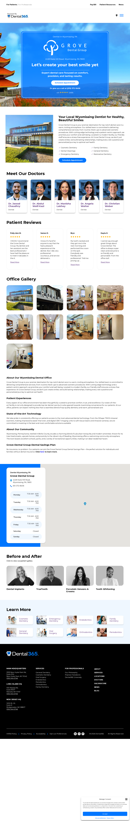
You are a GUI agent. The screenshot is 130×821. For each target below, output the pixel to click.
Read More (14, 262)
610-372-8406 (18, 486)
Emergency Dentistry (54, 620)
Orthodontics (85, 632)
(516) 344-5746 (12, 678)
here (42, 452)
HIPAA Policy (11, 734)
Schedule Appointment (65, 83)
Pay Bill (93, 5)
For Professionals (25, 5)
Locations (99, 676)
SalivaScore (100, 683)
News (121, 5)
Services (98, 673)
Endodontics (85, 620)
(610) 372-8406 (73, 88)
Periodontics (116, 632)
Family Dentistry (114, 620)
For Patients (11, 5)
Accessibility (41, 734)
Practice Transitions (72, 675)
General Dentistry (23, 632)
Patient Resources (107, 5)
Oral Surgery (53, 632)
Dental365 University (73, 677)
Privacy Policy (110, 818)
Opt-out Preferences (58, 734)
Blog (96, 691)
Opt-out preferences (100, 818)
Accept (105, 814)
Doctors (98, 680)
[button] (126, 799)
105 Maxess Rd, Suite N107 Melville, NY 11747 (13, 690)
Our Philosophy (71, 672)
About (97, 669)
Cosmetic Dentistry (23, 620)
